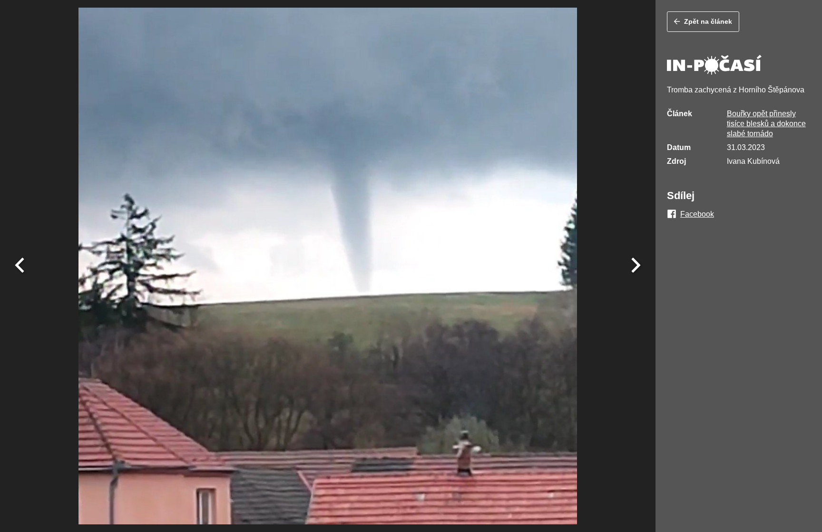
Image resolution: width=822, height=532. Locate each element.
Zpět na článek (708, 21)
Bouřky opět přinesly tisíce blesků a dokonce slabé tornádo (766, 124)
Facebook (697, 214)
